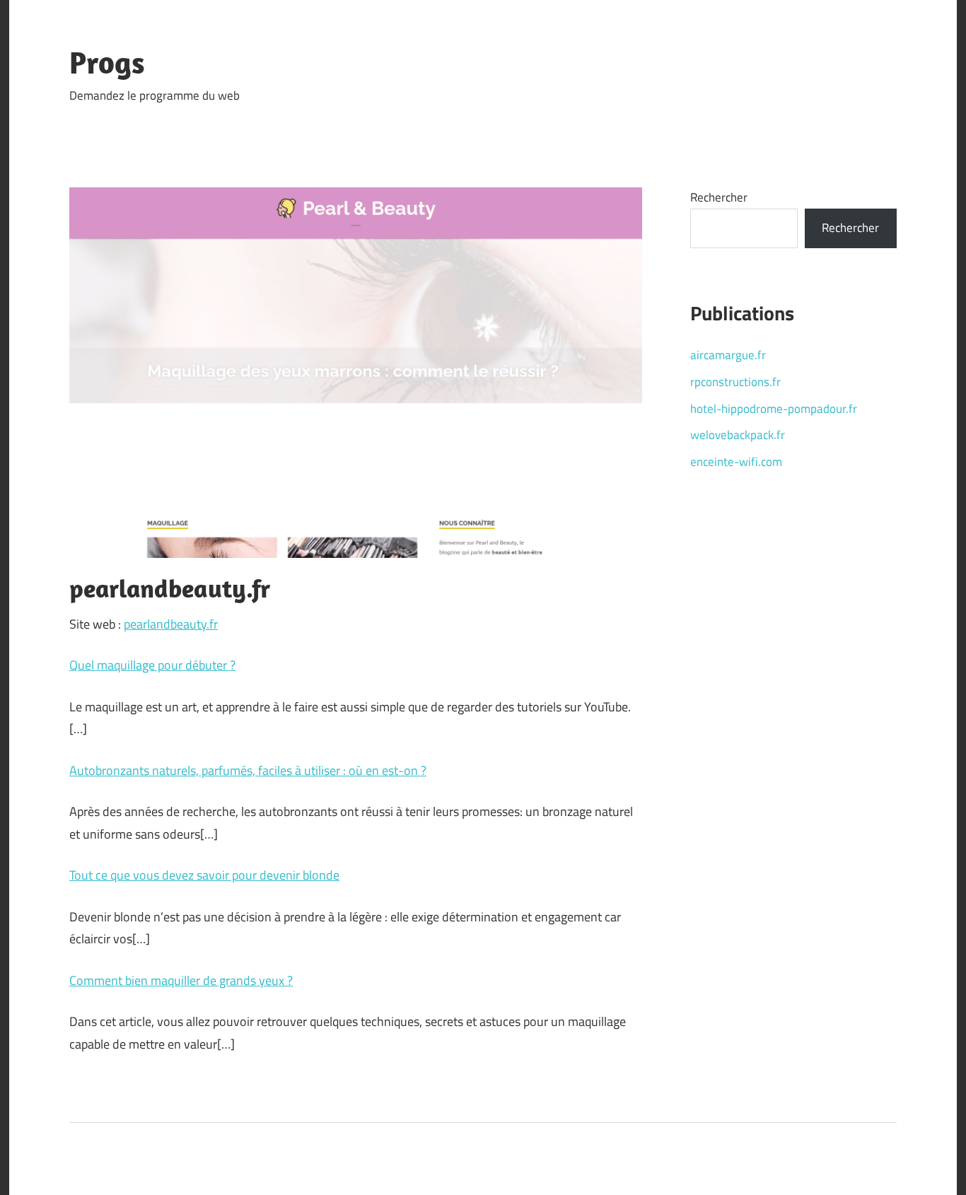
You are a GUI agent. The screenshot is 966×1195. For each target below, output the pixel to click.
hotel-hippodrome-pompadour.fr (773, 409)
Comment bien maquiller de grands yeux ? (181, 980)
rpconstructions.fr (735, 382)
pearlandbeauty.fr (171, 624)
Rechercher (718, 197)
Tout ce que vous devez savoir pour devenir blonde (204, 875)
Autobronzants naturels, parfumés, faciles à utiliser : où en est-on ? (247, 770)
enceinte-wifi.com (736, 462)
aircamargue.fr (728, 355)
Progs (107, 62)
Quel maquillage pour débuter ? (152, 665)
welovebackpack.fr (737, 435)
